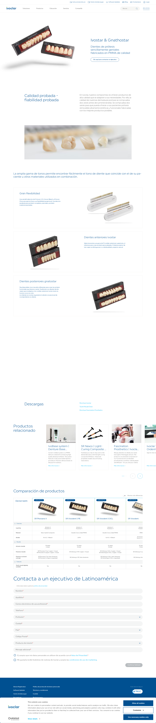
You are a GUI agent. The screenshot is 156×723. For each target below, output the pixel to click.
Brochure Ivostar (85, 403)
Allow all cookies (138, 703)
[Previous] (132, 476)
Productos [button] (39, 8)
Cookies (35, 694)
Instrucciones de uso (78, 2)
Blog (126, 2)
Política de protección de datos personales (46, 686)
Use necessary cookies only (138, 717)
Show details (32, 719)
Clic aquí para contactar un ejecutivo (105, 59)
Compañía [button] (78, 8)
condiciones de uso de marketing (83, 660)
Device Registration (19, 686)
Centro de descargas (97, 2)
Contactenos (137, 2)
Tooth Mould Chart (86, 406)
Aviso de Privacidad (79, 655)
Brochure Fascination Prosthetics (91, 410)
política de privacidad (40, 586)
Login (148, 2)
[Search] (137, 9)
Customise (137, 710)
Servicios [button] (66, 8)
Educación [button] (53, 8)
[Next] (140, 476)
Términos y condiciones (40, 690)
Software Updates (114, 2)
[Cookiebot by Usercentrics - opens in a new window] (13, 718)
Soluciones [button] (26, 8)
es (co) (146, 8)
